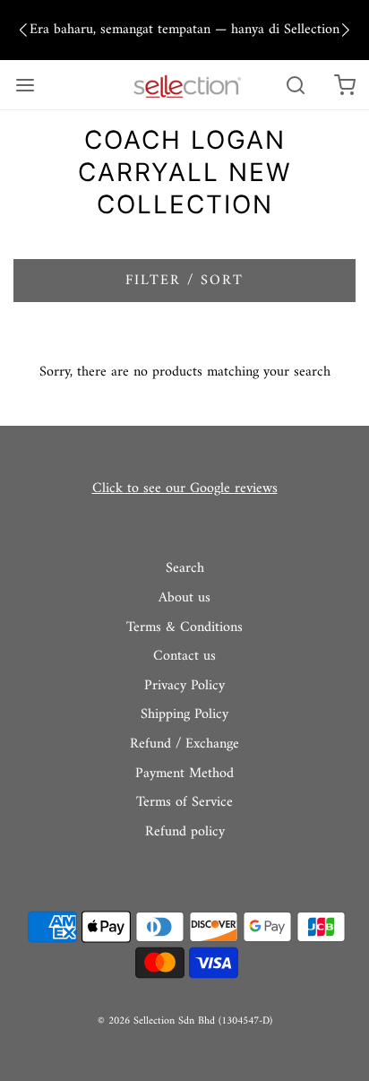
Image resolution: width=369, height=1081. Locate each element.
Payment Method (184, 774)
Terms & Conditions (184, 628)
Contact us (184, 657)
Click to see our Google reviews (185, 488)
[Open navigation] (24, 84)
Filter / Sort (184, 280)
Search (185, 569)
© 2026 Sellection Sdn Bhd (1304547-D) (185, 1021)
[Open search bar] (295, 84)
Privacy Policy (184, 686)
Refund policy (185, 832)
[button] (23, 30)
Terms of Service (184, 803)
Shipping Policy (184, 715)
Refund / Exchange (184, 745)
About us (184, 598)
